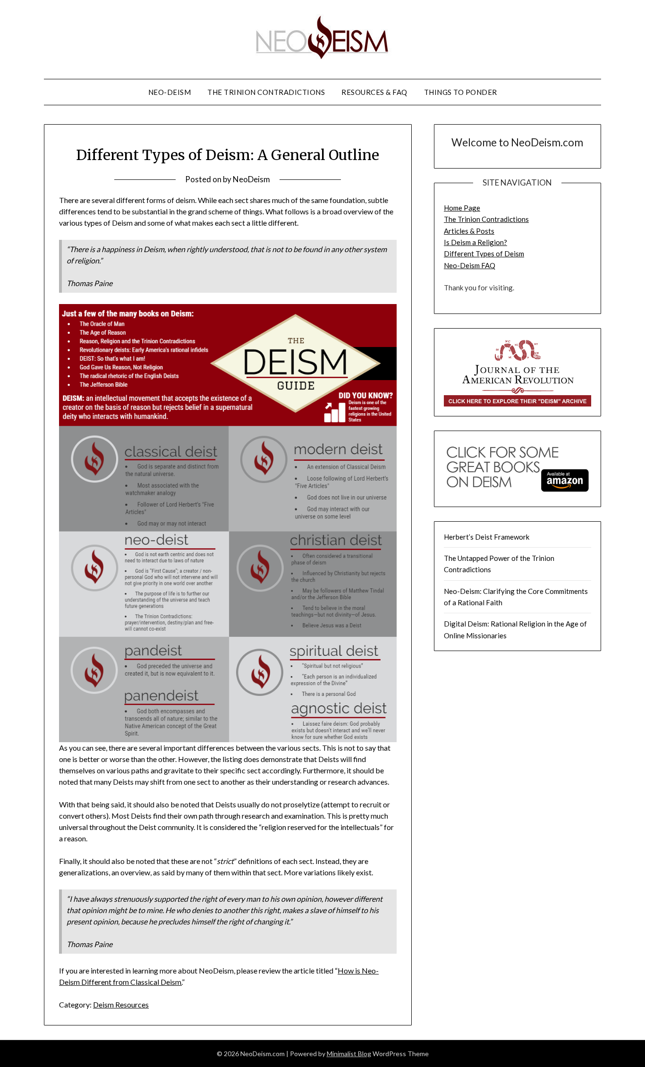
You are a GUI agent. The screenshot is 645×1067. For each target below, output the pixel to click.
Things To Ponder (460, 92)
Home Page (462, 207)
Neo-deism (169, 92)
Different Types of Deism (484, 253)
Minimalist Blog (349, 1054)
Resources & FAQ (374, 92)
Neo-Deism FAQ (469, 265)
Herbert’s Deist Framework (486, 537)
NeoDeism (251, 179)
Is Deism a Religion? (475, 242)
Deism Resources (121, 1004)
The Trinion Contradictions (266, 92)
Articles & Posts (469, 231)
